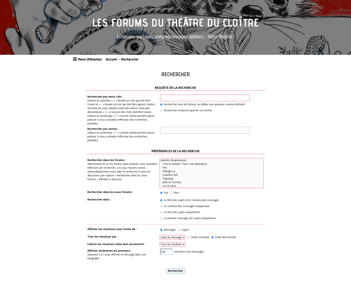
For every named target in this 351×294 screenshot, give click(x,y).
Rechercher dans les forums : (106, 160)
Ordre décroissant (225, 237)
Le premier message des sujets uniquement (189, 218)
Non (176, 192)
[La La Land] (211, 186)
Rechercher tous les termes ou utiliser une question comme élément (204, 104)
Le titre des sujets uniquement (181, 212)
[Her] (211, 167)
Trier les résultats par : (102, 236)
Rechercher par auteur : (103, 128)
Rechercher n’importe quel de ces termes (187, 110)
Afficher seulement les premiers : (109, 250)
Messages (169, 229)
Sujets (185, 229)
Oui (165, 192)
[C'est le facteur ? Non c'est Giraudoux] (211, 164)
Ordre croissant (199, 237)
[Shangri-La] (211, 171)
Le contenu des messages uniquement (186, 206)
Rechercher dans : (99, 199)
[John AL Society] (211, 182)
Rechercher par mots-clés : (105, 96)
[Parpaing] (211, 178)
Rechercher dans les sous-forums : (110, 192)
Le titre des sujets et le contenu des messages (191, 200)
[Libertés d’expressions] (211, 160)
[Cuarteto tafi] (211, 175)
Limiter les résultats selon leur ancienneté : (116, 244)
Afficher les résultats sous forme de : (112, 229)
